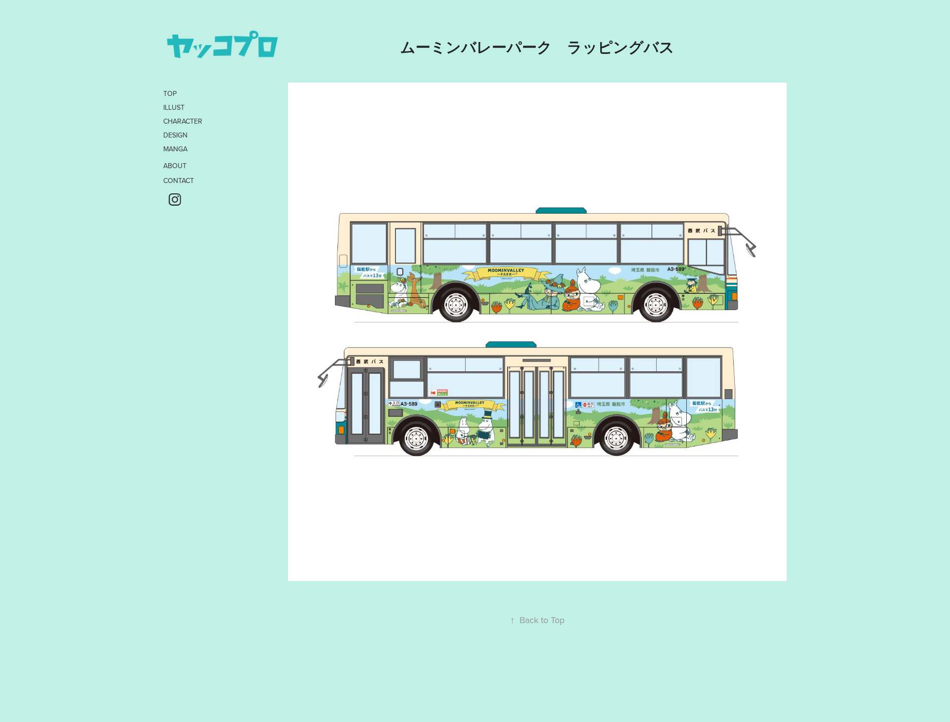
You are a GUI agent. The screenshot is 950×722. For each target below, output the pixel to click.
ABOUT (175, 166)
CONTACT (178, 180)
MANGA (175, 149)
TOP (170, 93)
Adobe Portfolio (553, 688)
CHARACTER (182, 121)
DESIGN (175, 135)
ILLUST (174, 107)
